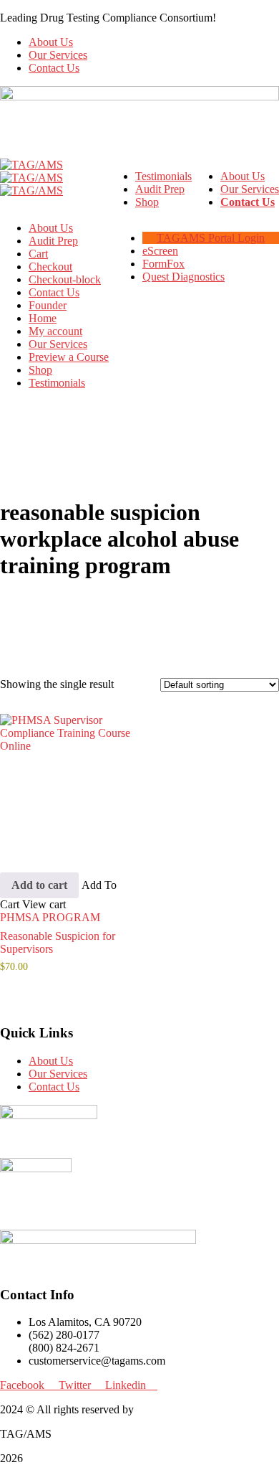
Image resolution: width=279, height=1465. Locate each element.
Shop (40, 370)
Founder (48, 305)
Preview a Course (69, 357)
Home (43, 318)
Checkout (50, 266)
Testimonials (57, 383)
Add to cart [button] (39, 885)
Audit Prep (53, 241)
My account (55, 331)
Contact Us (54, 68)
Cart (38, 254)
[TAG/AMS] (31, 165)
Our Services (58, 55)
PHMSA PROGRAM (50, 917)
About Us (51, 42)
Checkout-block (65, 279)
